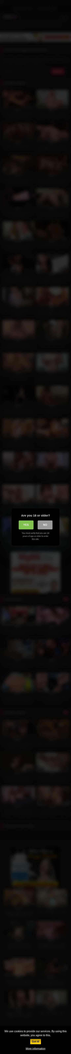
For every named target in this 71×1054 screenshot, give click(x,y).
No (45, 524)
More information (35, 1048)
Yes (26, 524)
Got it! (35, 1041)
